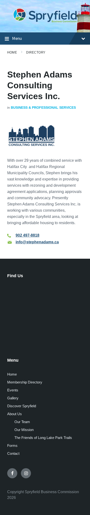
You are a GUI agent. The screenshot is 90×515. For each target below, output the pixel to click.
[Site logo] (45, 23)
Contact (13, 453)
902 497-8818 (27, 235)
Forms (12, 445)
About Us (14, 414)
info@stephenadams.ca (37, 242)
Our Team (22, 422)
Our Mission (24, 430)
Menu (17, 38)
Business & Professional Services (43, 107)
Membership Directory (24, 382)
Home (12, 52)
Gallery (12, 398)
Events (12, 390)
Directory (36, 52)
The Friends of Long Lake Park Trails (43, 438)
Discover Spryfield (21, 406)
